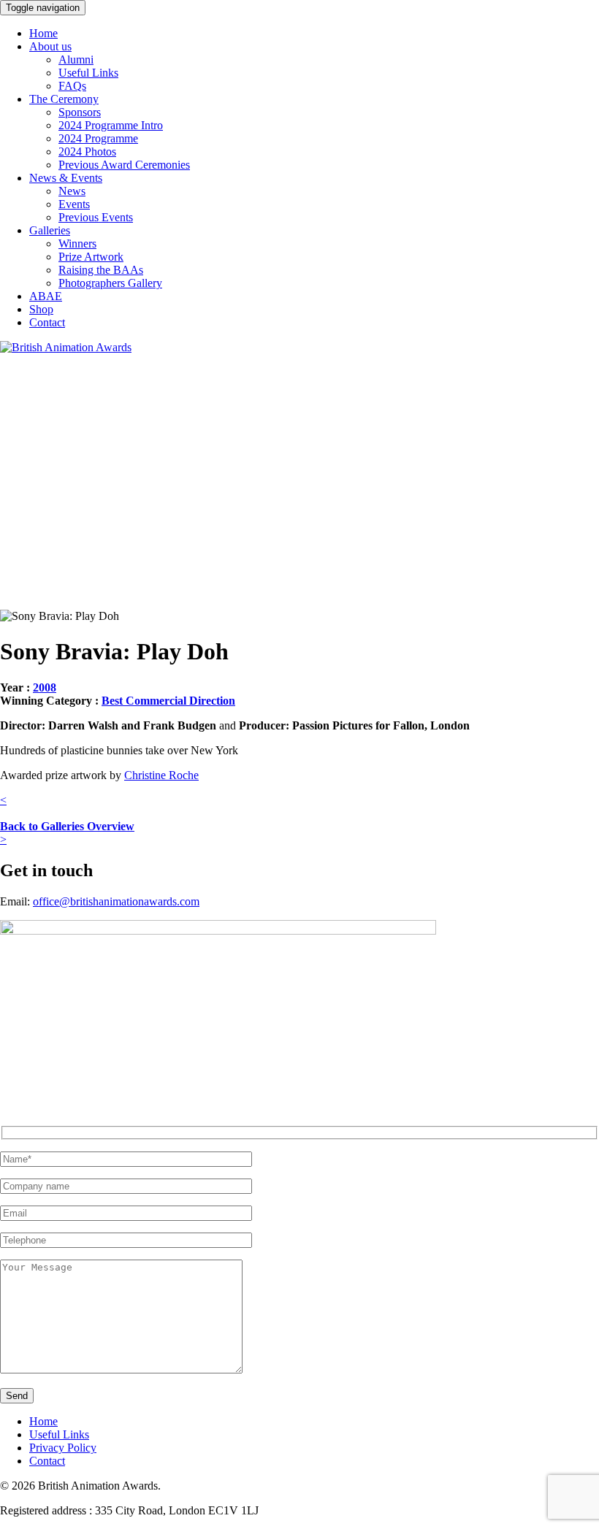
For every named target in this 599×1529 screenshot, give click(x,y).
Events (74, 204)
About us (50, 46)
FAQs (72, 86)
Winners (77, 243)
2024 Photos (87, 151)
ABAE (45, 296)
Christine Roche (161, 775)
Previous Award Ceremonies (124, 164)
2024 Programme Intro (110, 125)
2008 (44, 687)
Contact (47, 322)
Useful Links (88, 72)
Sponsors (79, 112)
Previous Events (95, 217)
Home (43, 33)
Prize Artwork (90, 256)
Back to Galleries (67, 826)
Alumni (76, 59)
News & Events (65, 178)
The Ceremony (64, 99)
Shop (41, 309)
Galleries (49, 230)
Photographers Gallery (110, 283)
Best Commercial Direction (168, 700)
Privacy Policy (62, 1447)
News (71, 191)
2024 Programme (98, 138)
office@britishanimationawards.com (116, 901)
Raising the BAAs (100, 270)
